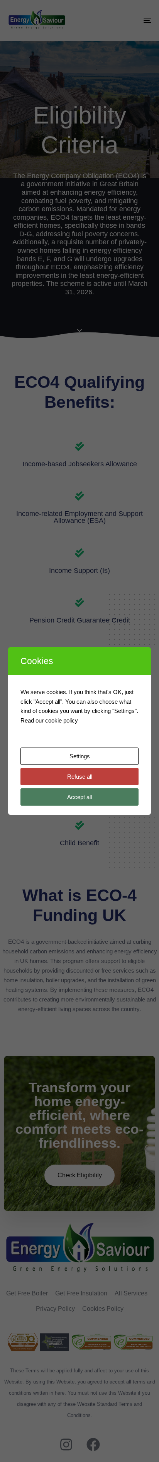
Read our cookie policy (49, 720)
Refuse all (79, 776)
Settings (79, 756)
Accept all (79, 797)
